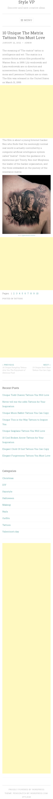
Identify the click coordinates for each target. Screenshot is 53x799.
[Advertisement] (26, 111)
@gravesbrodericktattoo (28, 235)
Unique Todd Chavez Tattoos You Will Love (25, 394)
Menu (28, 20)
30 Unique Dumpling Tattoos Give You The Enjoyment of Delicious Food (14, 369)
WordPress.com (39, 793)
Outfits (6, 518)
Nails (5, 511)
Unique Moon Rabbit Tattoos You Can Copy (25, 412)
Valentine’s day (10, 531)
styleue (26, 797)
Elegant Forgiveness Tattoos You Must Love (26, 455)
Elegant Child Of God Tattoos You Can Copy (25, 448)
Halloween (8, 498)
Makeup (6, 504)
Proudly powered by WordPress (26, 789)
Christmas (8, 478)
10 (37, 293)
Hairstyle (7, 491)
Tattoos (18, 298)
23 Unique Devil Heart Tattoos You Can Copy (41, 367)
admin (28, 43)
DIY (4, 484)
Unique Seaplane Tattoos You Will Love (23, 430)
